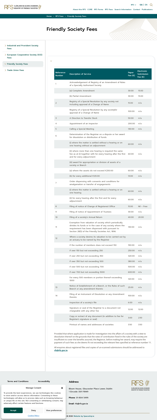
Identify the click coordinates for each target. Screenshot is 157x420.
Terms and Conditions (17, 381)
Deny (33, 410)
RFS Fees (60, 16)
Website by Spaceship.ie (83, 416)
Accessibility (44, 381)
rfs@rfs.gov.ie (60, 350)
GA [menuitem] (141, 4)
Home (49, 16)
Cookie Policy (33, 415)
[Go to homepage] (22, 7)
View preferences (54, 410)
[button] (62, 388)
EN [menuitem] (146, 4)
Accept (13, 410)
